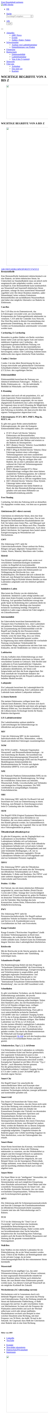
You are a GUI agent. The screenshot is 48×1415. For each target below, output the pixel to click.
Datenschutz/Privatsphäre (17, 1350)
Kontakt (9, 1345)
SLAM (20, 1036)
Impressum (11, 1352)
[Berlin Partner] (7, 4)
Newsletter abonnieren (15, 1347)
